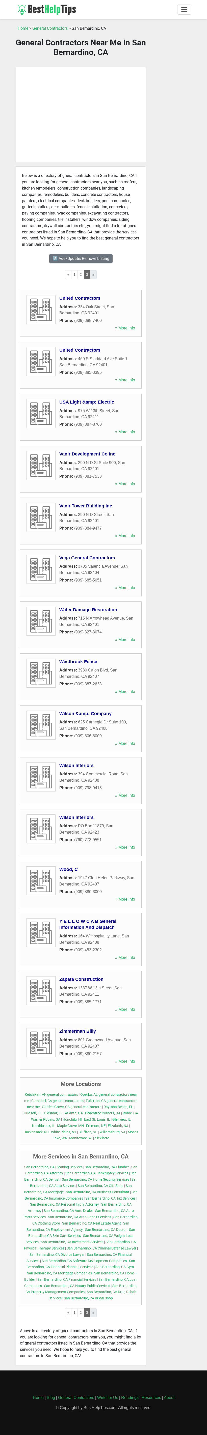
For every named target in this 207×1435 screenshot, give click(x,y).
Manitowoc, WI (80, 1138)
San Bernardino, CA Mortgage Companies (59, 1273)
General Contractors (50, 28)
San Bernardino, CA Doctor (106, 1230)
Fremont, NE (96, 1126)
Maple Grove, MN (70, 1126)
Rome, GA (130, 1113)
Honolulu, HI (72, 1119)
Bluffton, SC (88, 1132)
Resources (151, 1397)
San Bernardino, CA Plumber (107, 1167)
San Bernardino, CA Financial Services (66, 1279)
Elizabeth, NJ (118, 1126)
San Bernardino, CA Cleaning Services (53, 1167)
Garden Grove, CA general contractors (71, 1107)
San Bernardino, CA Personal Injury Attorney (64, 1204)
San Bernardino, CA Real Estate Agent (91, 1223)
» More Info (125, 328)
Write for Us (107, 1397)
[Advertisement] (81, 114)
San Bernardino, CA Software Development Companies (84, 1261)
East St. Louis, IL (97, 1119)
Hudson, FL (33, 1113)
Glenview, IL (121, 1119)
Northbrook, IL (43, 1126)
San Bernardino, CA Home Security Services (95, 1179)
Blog (51, 1397)
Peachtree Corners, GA (102, 1113)
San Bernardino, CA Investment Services (72, 1242)
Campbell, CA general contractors (57, 1101)
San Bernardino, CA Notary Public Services (77, 1286)
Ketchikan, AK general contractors (51, 1094)
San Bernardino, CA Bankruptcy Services (96, 1173)
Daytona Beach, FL (118, 1107)
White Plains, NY (63, 1132)
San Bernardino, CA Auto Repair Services (79, 1217)
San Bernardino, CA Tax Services (110, 1198)
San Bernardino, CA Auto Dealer (68, 1211)
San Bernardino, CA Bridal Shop (88, 1298)
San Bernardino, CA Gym (114, 1267)
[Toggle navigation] (184, 10)
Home (23, 28)
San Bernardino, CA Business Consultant (97, 1192)
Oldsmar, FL (53, 1113)
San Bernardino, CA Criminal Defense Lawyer (101, 1248)
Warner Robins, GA (45, 1119)
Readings (130, 1397)
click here (102, 1138)
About (169, 1397)
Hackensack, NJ (36, 1132)
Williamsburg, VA (112, 1132)
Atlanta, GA (74, 1113)
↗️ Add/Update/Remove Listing (81, 258)
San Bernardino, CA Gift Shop (100, 1186)
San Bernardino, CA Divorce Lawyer (57, 1255)
